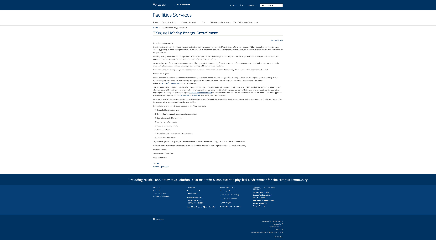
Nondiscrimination (276, 227)
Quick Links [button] (251, 5)
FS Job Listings (225, 203)
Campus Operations (161, 166)
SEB (203, 22)
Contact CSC (192, 194)
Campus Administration (262, 195)
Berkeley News (259, 198)
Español (233, 5)
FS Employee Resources (220, 22)
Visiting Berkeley (260, 203)
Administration (183, 4)
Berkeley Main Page (261, 192)
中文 (241, 5)
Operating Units (169, 22)
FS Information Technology (229, 195)
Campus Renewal (189, 22)
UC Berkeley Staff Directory (230, 207)
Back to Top (279, 237)
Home (156, 22)
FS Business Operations (228, 199)
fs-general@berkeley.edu (206, 207)
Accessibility (278, 224)
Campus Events (259, 206)
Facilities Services (172, 15)
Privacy (279, 229)
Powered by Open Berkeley (272, 221)
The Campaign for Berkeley (263, 200)
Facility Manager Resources (246, 22)
